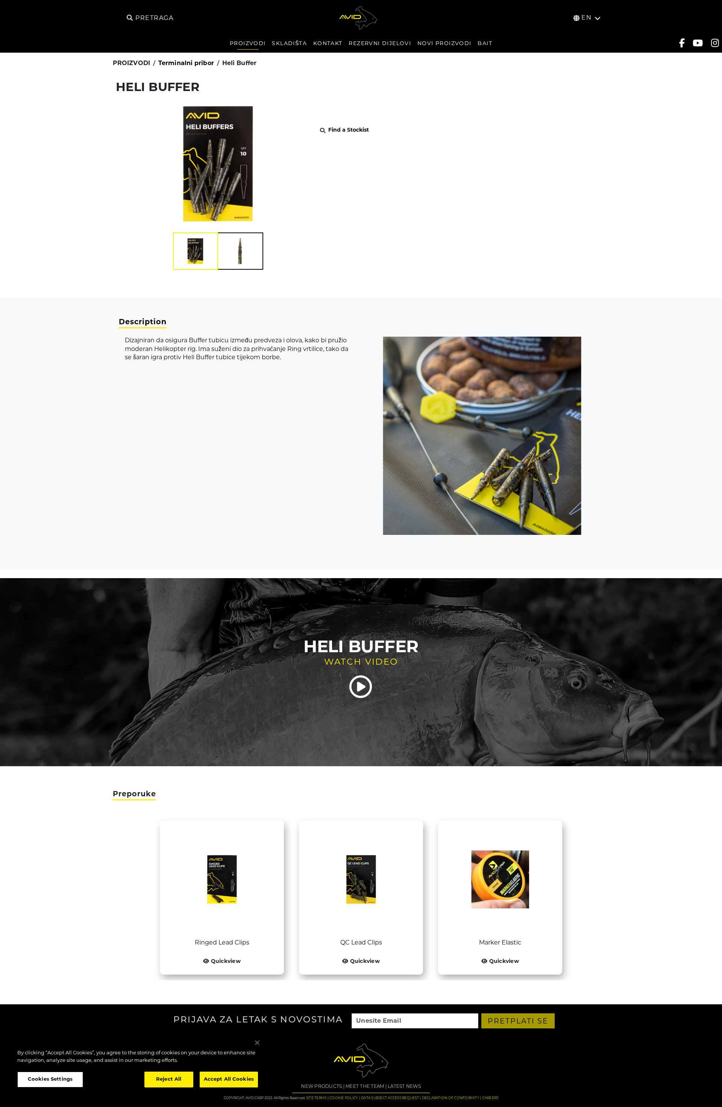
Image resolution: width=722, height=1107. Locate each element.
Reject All (168, 1079)
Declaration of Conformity (450, 1098)
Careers (490, 1098)
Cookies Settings (50, 1079)
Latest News (404, 1086)
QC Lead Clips (361, 943)
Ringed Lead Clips (222, 943)
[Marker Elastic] (500, 879)
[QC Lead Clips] (361, 879)
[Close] (257, 1042)
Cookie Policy (343, 1098)
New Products (321, 1086)
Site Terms (316, 1098)
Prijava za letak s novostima (258, 1021)
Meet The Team (365, 1086)
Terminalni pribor (186, 64)
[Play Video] (361, 687)
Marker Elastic (500, 943)
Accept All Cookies (229, 1079)
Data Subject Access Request (390, 1098)
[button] (195, 251)
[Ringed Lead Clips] (222, 879)
